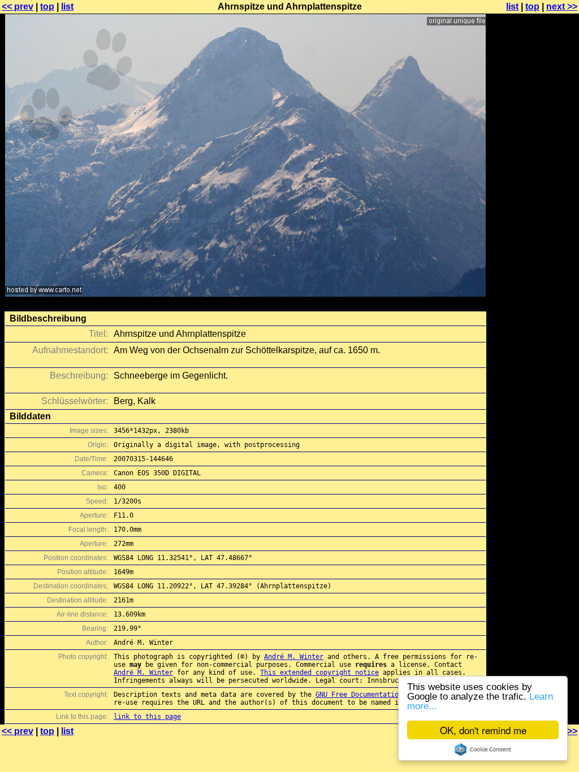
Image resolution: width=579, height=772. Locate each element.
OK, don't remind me (483, 730)
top (47, 6)
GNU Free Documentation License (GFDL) (389, 695)
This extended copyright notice (319, 672)
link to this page (147, 717)
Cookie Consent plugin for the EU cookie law (483, 749)
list (67, 6)
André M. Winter (293, 657)
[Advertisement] (533, 279)
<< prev (17, 6)
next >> (561, 6)
